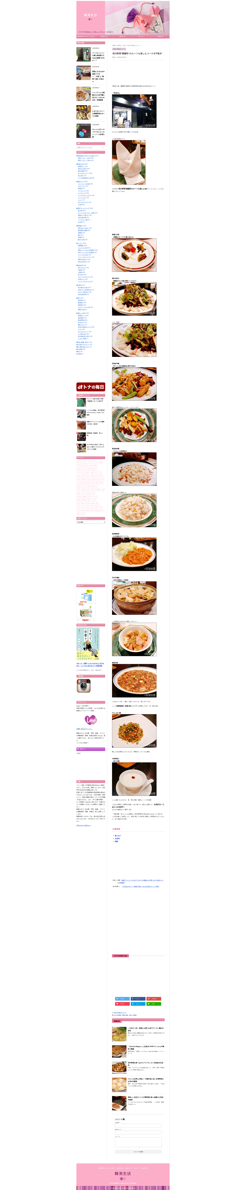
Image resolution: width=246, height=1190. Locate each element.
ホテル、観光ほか (83, 292)
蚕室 (98, 479)
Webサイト (118, 1129)
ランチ (80, 329)
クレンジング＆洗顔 (84, 184)
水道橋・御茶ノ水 (92, 486)
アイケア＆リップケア (84, 195)
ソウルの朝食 (98, 462)
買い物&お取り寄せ (84, 336)
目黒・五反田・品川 (96, 507)
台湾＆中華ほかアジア (120, 1012)
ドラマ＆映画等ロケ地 (84, 178)
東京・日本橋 (81, 489)
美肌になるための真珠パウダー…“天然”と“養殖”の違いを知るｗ (98, 76)
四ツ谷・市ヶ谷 (92, 496)
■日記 (78, 351)
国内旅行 (80, 305)
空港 (103, 479)
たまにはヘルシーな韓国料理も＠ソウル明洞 (98, 113)
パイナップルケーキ (84, 281)
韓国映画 (80, 245)
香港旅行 (80, 302)
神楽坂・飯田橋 (81, 496)
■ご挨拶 (78, 353)
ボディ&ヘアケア (83, 202)
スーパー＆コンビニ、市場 (86, 213)
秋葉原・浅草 (81, 486)
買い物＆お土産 (82, 287)
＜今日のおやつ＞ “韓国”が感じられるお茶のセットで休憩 (140, 886)
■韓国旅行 (79, 225)
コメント (117, 1136)
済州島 (80, 237)
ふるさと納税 (82, 338)
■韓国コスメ (122, 36)
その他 (80, 204)
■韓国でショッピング (82, 208)
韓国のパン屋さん (83, 215)
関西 (78, 514)
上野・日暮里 (133, 1015)
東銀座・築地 (100, 489)
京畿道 (80, 232)
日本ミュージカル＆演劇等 (86, 252)
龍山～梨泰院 (90, 476)
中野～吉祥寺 (81, 510)
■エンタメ (142, 36)
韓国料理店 (81, 320)
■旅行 (78, 298)
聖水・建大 (99, 476)
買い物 (80, 210)
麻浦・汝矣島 (81, 476)
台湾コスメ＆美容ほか (84, 289)
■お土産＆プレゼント (82, 344)
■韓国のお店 (104, 36)
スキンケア (81, 186)
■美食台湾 (160, 36)
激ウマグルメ (82, 267)
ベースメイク (82, 191)
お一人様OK (89, 462)
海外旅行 (80, 300)
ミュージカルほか (83, 255)
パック (80, 200)
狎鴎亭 (84, 479)
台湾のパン (81, 279)
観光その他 (81, 239)
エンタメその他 (82, 248)
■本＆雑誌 (79, 349)
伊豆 (102, 510)
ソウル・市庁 (81, 472)
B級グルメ (81, 324)
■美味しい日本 (80, 313)
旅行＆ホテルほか (83, 228)
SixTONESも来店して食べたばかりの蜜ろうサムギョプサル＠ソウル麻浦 (95, 447)
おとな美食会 (117, 1015)
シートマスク (82, 197)
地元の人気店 (82, 168)
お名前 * (117, 1122)
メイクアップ (82, 193)
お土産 (80, 222)
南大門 (94, 469)
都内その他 (90, 510)
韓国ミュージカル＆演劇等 (86, 250)
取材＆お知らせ (82, 259)
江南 (89, 479)
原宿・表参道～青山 (92, 503)
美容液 (80, 188)
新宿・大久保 (92, 500)
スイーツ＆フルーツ (84, 277)
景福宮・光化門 (81, 469)
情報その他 (81, 309)
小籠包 (80, 270)
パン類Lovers (82, 334)
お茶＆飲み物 (82, 217)
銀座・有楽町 (90, 489)
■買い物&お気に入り (82, 347)
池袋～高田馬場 (81, 500)
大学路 (79, 465)
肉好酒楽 (80, 318)
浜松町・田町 (90, 493)
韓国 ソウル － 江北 (84, 158)
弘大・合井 (98, 472)
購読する (82, 749)
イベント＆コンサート (84, 257)
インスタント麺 (82, 220)
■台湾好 (78, 285)
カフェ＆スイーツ (83, 173)
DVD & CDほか (82, 261)
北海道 (97, 510)
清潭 (93, 479)
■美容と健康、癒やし (82, 342)
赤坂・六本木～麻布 (83, 507)
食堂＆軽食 (81, 171)
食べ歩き (80, 175)
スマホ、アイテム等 (84, 307)
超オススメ (80, 462)
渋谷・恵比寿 (81, 503)
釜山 (79, 235)
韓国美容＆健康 (82, 230)
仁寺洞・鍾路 (92, 465)
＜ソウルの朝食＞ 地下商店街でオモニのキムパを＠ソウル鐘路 (96, 412)
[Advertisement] (138, 72)
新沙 (78, 479)
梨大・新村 (90, 472)
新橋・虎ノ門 (81, 493)
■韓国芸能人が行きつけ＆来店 (85, 36)
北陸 (83, 514)
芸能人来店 (125, 1015)
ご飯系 (80, 272)
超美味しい (81, 166)
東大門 (85, 465)
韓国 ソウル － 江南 (84, 160)
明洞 (89, 469)
